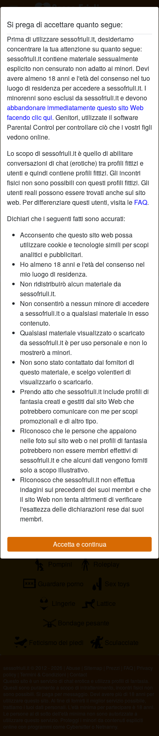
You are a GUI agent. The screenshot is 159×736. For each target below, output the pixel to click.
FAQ (140, 202)
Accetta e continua (79, 544)
